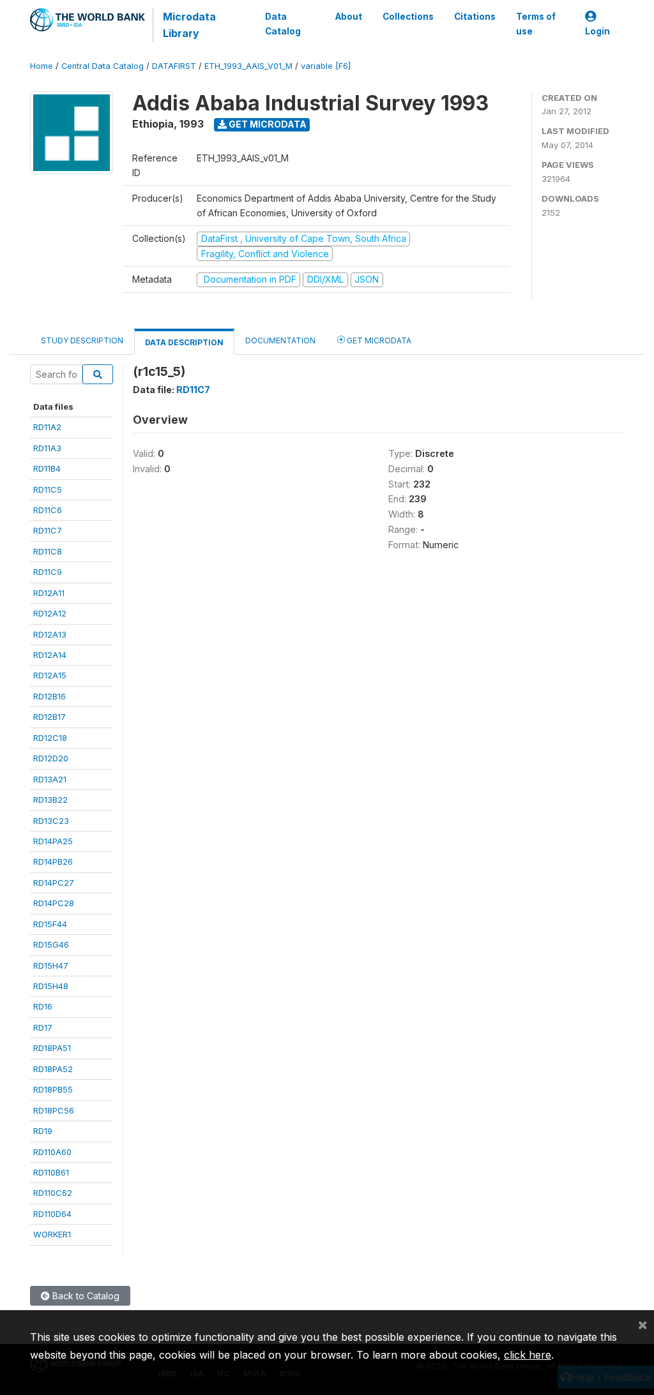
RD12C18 (50, 738)
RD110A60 (52, 1152)
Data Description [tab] (184, 342)
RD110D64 (52, 1214)
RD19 (42, 1131)
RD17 (42, 1027)
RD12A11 (49, 593)
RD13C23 (51, 821)
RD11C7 (47, 530)
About (348, 16)
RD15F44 (50, 924)
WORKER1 (52, 1234)
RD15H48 (50, 986)
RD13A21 (49, 779)
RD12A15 (49, 675)
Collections (408, 16)
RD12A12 (49, 613)
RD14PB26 (53, 861)
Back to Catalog (84, 1295)
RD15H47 (50, 965)
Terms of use (536, 23)
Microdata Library (189, 25)
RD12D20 (50, 758)
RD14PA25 (53, 841)
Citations (475, 16)
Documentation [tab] (280, 340)
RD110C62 (52, 1193)
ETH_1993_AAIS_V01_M (248, 66)
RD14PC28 (53, 903)
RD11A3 (47, 448)
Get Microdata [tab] (378, 340)
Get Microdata (267, 124)
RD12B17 (49, 717)
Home (41, 66)
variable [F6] (326, 66)
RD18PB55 (53, 1089)
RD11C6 (47, 510)
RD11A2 (47, 427)
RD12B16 (49, 696)
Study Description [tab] (82, 340)
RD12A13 (49, 634)
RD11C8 (47, 551)
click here (527, 1354)
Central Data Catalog (102, 66)
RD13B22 (50, 799)
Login (597, 31)
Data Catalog (283, 23)
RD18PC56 (53, 1110)
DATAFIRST (174, 66)
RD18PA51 (52, 1048)
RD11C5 (47, 489)
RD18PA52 (53, 1069)
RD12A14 (49, 655)
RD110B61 (51, 1172)
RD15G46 (51, 944)
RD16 (42, 1006)
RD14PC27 (53, 882)
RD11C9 (47, 572)
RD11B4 (47, 468)
